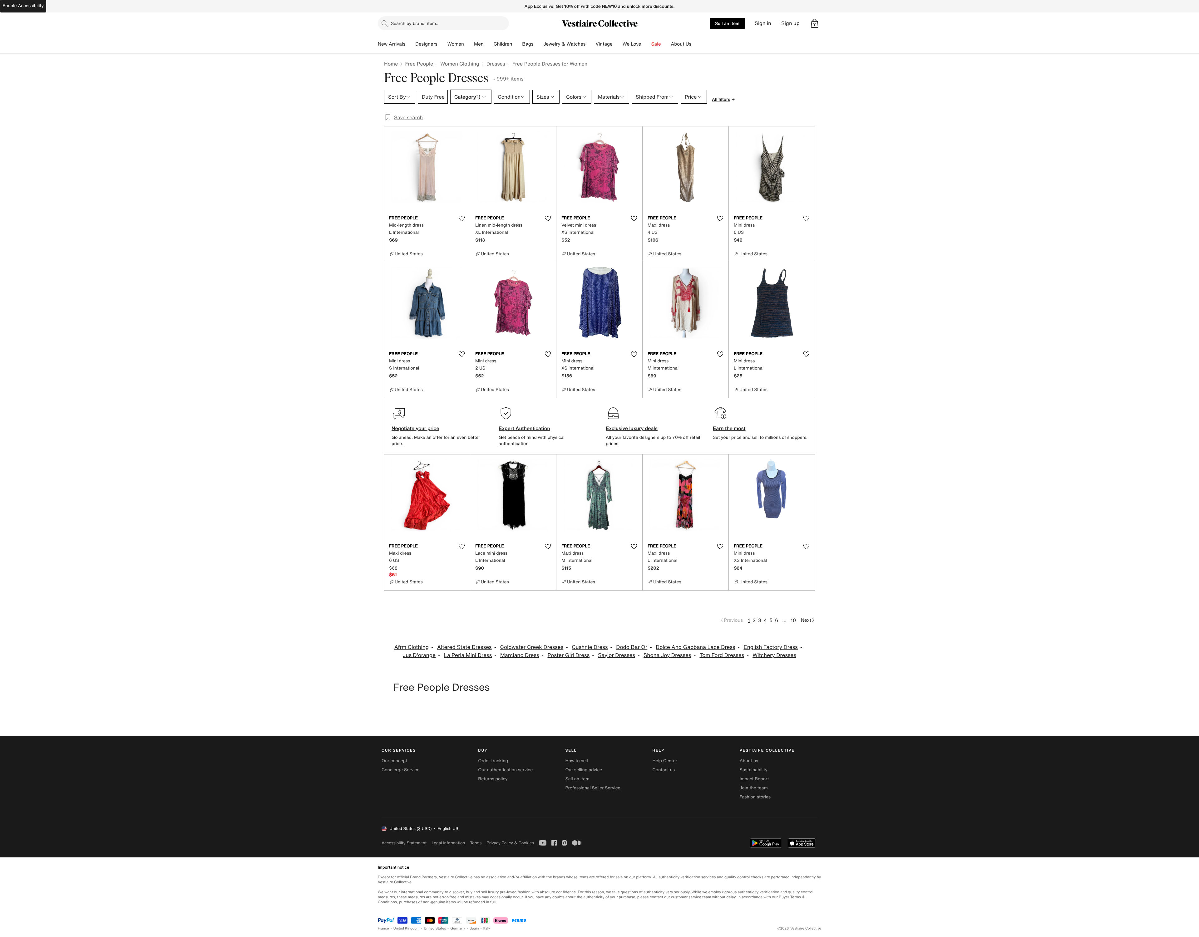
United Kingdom (406, 928)
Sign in (763, 23)
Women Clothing (459, 63)
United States (435, 928)
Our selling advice (583, 770)
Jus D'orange (419, 655)
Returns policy (492, 779)
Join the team (754, 788)
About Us (681, 44)
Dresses (495, 63)
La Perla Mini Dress (468, 655)
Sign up (790, 23)
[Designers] (442, 44)
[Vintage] (617, 44)
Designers (426, 44)
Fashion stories (755, 797)
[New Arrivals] (410, 44)
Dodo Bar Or (631, 647)
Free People (419, 63)
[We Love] (646, 44)
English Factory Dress (770, 647)
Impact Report (754, 779)
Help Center (665, 761)
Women (455, 44)
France (383, 928)
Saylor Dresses (616, 655)
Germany (457, 928)
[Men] (488, 44)
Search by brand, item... (415, 23)
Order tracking (493, 761)
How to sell (576, 761)
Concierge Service (400, 770)
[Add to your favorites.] (461, 218)
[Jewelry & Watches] (590, 44)
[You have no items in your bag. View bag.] (814, 23)
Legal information (448, 843)
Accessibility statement (404, 843)
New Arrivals (391, 44)
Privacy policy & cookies (510, 843)
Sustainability (753, 770)
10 (793, 620)
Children (503, 44)
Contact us (664, 770)
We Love (632, 44)
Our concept (394, 761)
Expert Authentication (524, 428)
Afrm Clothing (411, 647)
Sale (656, 44)
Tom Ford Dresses (721, 655)
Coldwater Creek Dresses (532, 647)
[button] (814, 23)
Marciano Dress (519, 655)
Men (479, 44)
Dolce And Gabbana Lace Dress (695, 647)
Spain (474, 928)
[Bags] (538, 44)
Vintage (603, 44)
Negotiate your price (415, 428)
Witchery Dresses (774, 655)
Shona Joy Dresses (667, 655)
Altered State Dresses (464, 647)
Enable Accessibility (23, 5)
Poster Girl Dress (568, 655)
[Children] (517, 44)
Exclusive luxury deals (632, 428)
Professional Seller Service (592, 788)
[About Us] (696, 44)
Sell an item (727, 23)
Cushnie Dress (590, 647)
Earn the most (729, 428)
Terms (475, 843)
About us (749, 761)
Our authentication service (505, 770)
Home (391, 63)
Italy (486, 928)
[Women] (468, 44)
